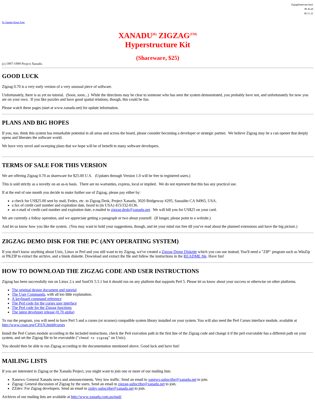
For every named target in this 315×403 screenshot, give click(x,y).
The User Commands (28, 294)
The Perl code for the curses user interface (44, 303)
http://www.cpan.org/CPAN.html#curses (33, 325)
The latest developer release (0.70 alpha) (43, 312)
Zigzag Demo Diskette (179, 252)
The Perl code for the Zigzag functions (42, 308)
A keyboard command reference (37, 299)
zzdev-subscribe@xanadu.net (111, 388)
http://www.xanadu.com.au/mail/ (96, 397)
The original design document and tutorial (44, 290)
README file (195, 256)
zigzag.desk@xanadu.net (130, 210)
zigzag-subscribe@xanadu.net (141, 384)
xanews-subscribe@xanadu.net (172, 379)
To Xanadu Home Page (13, 22)
